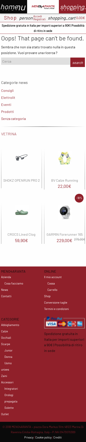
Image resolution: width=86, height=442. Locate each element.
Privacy (29, 437)
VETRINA (9, 133)
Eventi (6, 104)
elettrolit (8, 97)
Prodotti (7, 111)
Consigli (7, 90)
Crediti (57, 437)
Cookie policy (43, 437)
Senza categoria (13, 118)
